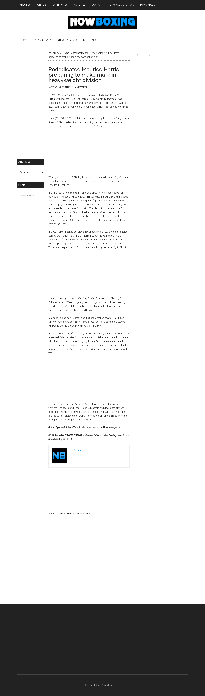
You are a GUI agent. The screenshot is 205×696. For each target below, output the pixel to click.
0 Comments (81, 87)
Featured (81, 513)
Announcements (68, 513)
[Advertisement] (89, 153)
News (88, 513)
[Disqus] (89, 565)
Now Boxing (102, 22)
